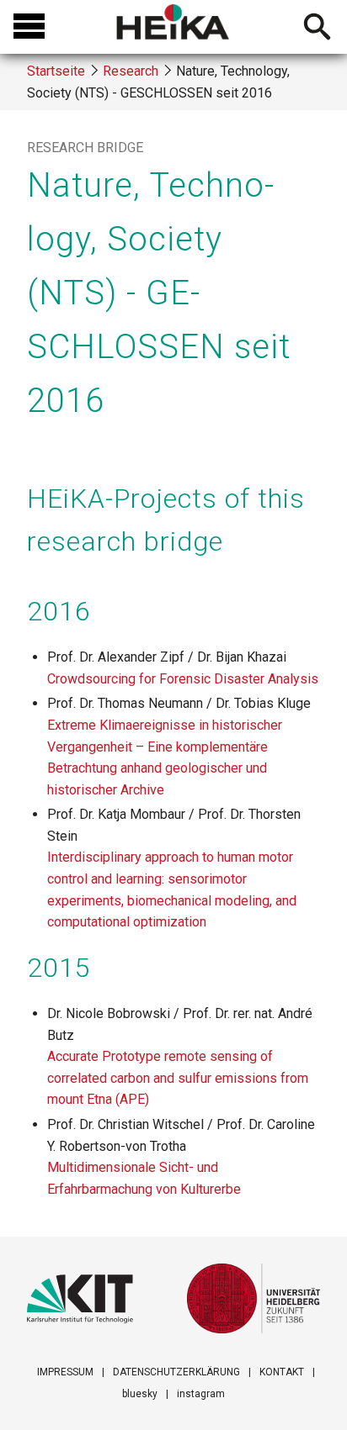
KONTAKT (281, 1372)
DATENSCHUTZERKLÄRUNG (176, 1372)
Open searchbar (317, 28)
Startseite (56, 71)
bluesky (139, 1394)
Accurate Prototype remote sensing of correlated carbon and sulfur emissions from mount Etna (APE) (177, 1077)
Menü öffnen (29, 26)
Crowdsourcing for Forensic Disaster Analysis (182, 679)
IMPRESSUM (65, 1372)
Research (130, 71)
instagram (201, 1394)
